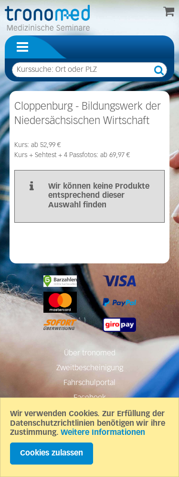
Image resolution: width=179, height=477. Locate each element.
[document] (89, 437)
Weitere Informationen (103, 433)
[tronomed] (47, 18)
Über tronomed (90, 353)
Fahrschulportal (89, 383)
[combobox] (89, 70)
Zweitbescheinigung (89, 368)
